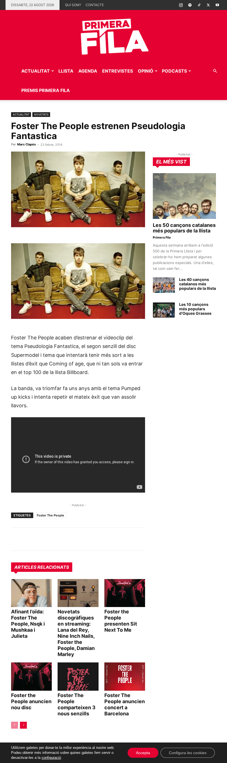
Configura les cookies (188, 753)
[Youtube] (217, 5)
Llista (65, 71)
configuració (51, 758)
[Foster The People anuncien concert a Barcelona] (124, 676)
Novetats (41, 114)
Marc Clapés (26, 144)
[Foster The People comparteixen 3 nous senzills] (78, 676)
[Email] (67, 539)
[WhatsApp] (16, 539)
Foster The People (50, 515)
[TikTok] (199, 5)
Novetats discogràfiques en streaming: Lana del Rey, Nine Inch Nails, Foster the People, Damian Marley (76, 633)
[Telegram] (29, 539)
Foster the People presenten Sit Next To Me (120, 621)
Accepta (143, 753)
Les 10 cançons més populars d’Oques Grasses (195, 309)
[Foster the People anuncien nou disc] (31, 676)
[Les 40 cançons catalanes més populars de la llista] (164, 285)
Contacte (95, 5)
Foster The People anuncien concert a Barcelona (124, 704)
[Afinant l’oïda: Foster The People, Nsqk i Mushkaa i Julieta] (31, 593)
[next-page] (23, 725)
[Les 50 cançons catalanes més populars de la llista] (184, 196)
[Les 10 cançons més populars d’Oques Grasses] (164, 310)
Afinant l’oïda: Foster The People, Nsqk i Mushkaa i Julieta (28, 624)
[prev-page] (14, 725)
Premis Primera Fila (45, 90)
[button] (214, 71)
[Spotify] (190, 5)
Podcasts (174, 71)
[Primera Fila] (113, 35)
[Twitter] (208, 5)
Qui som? (73, 5)
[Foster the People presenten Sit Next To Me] (124, 593)
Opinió (145, 71)
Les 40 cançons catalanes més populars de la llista (197, 284)
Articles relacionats (41, 567)
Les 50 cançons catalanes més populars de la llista (184, 228)
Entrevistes (117, 71)
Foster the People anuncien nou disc (31, 701)
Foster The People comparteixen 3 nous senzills (77, 704)
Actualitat (35, 71)
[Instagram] (181, 5)
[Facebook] (54, 539)
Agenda (87, 71)
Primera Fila (162, 237)
